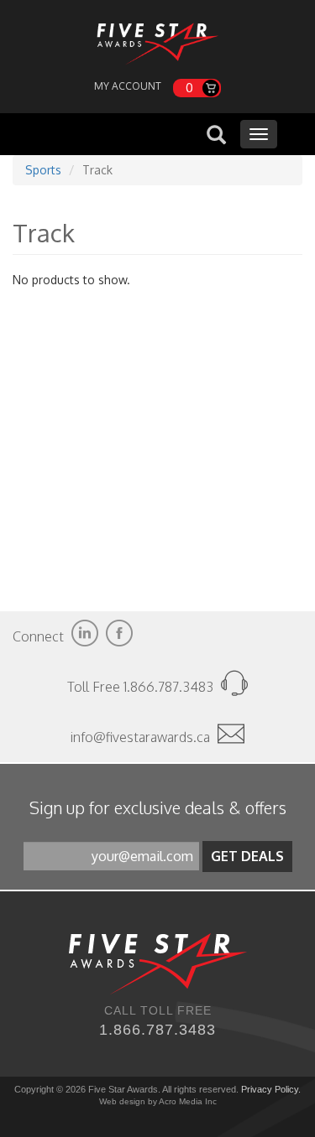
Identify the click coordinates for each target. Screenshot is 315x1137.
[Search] (216, 136)
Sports (43, 170)
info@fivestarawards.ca (140, 737)
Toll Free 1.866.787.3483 (142, 686)
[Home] (158, 39)
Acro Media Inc (188, 1101)
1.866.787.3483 (157, 1029)
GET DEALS (247, 856)
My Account (127, 86)
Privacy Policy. (271, 1089)
